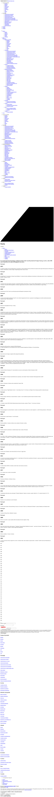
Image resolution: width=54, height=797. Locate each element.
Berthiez (6, 3)
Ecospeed (6, 7)
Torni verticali (7, 20)
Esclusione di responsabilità (7, 781)
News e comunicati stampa (11, 108)
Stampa (4, 779)
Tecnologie (6, 50)
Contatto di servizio (10, 65)
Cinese (6, 35)
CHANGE (9, 791)
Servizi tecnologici (8, 25)
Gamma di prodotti (8, 39)
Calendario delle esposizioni (11, 109)
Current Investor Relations (11, 101)
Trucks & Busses (9, 85)
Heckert (6, 8)
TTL (5, 12)
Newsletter (6, 251)
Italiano (4, 31)
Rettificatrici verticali (8, 21)
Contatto (4, 28)
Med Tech (8, 79)
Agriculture (9, 81)
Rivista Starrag (9, 89)
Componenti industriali (10, 74)
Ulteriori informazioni (27, 789)
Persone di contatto (10, 106)
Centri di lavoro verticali (9, 15)
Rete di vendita (9, 97)
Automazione (7, 24)
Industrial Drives (9, 75)
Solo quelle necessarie (18, 791)
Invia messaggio (3, 633)
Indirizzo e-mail (3, 623)
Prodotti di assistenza (10, 66)
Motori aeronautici (10, 70)
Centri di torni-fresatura (8, 17)
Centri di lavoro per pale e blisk (12, 54)
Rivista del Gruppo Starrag (9, 250)
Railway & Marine (10, 84)
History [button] (4, 248)
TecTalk (8, 110)
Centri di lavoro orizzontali (9, 14)
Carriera (4, 27)
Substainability (9, 95)
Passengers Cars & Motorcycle (12, 83)
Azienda (6, 86)
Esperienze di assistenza (11, 67)
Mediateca (8, 88)
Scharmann (6, 9)
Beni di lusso (9, 78)
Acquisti (8, 98)
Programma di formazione (11, 68)
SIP (5, 10)
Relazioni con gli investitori (11, 102)
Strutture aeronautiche (10, 71)
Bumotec (6, 4)
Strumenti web (5, 783)
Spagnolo (6, 36)
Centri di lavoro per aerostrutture (12, 55)
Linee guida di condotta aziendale (10, 254)
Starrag (6, 11)
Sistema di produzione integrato (12, 63)
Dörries (6, 5)
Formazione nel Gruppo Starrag (12, 105)
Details (13, 791)
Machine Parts (9, 77)
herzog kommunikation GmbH (10, 786)
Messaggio (2, 625)
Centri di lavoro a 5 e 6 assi (9, 16)
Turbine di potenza (3, 699)
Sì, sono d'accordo (4, 791)
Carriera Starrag (9, 104)
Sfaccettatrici (7, 23)
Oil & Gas (2, 698)
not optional (2, 793)
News (6, 107)
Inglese (6, 32)
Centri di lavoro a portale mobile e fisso (11, 19)
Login (4, 112)
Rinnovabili (9, 73)
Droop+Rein (7, 6)
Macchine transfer (8, 22)
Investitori (6, 100)
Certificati (8, 99)
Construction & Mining (11, 82)
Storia (8, 96)
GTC (3, 782)
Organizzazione (9, 93)
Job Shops (8, 76)
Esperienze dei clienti (10, 90)
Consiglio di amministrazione (5, 736)
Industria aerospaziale (8, 69)
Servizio (4, 26)
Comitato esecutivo (10, 92)
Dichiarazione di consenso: (6, 629)
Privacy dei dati (5, 780)
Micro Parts (9, 80)
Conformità (9, 94)
